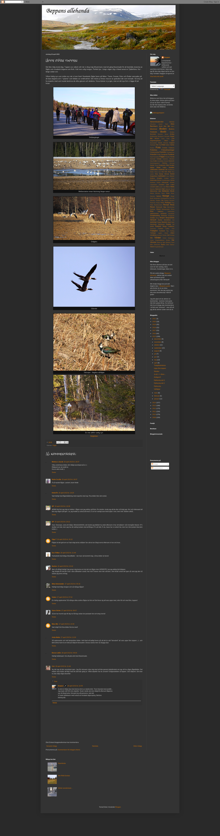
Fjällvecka (157, 386)
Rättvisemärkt (166, 209)
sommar (153, 222)
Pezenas (152, 202)
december (158, 339)
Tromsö (160, 228)
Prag (172, 202)
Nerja (167, 193)
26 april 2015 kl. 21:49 (68, 553)
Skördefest (167, 220)
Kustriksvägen (166, 180)
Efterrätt (165, 143)
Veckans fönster (162, 235)
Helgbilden (94, 436)
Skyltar (160, 220)
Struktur (156, 371)
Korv (167, 176)
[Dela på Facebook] (65, 442)
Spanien (164, 222)
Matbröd (167, 189)
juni (155, 357)
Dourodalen (153, 143)
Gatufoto (165, 159)
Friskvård (153, 154)
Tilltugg (164, 226)
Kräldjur (166, 178)
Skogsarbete (170, 218)
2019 (154, 324)
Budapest (161, 136)
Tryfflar (167, 228)
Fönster (167, 156)
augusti (157, 351)
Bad (166, 124)
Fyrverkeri (156, 156)
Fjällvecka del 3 (159, 380)
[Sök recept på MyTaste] (157, 113)
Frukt (158, 154)
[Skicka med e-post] (57, 442)
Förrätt (172, 156)
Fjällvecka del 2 (159, 383)
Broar (166, 134)
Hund (156, 165)
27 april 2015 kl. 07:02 (64, 597)
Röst (151, 211)
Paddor (158, 200)
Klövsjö (166, 174)
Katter (152, 171)
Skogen (162, 218)
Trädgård (153, 231)
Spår (172, 222)
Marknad (158, 189)
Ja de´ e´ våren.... (160, 374)
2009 (154, 417)
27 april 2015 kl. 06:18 (72, 584)
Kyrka (172, 180)
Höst (158, 167)
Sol (173, 220)
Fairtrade (152, 145)
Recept (166, 205)
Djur (172, 140)
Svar (55, 681)
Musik (172, 191)
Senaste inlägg (51, 746)
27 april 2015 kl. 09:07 (69, 610)
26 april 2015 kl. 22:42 (65, 566)
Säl (173, 224)
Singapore (171, 215)
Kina (156, 174)
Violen (54, 597)
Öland (152, 246)
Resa (172, 205)
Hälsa (152, 167)
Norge (165, 195)
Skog (157, 217)
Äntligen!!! (157, 377)
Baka (172, 124)
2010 (154, 414)
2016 (154, 333)
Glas (151, 161)
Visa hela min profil (156, 76)
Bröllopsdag (153, 136)
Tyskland (162, 231)
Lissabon (161, 184)
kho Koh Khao (166, 171)
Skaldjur (152, 217)
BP (53, 506)
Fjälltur (168, 145)
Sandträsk (171, 213)
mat (163, 189)
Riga (164, 207)
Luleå (157, 186)
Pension (171, 200)
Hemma (164, 163)
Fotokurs (171, 147)
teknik (152, 226)
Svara (54, 472)
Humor (152, 165)
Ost (173, 198)
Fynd (151, 156)
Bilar (165, 126)
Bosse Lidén (56, 653)
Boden (163, 128)
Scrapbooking (155, 215)
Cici (53, 666)
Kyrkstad (152, 182)
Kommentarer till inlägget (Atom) (69, 750)
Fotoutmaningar (167, 150)
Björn (172, 126)
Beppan (61, 686)
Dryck (160, 143)
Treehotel (153, 228)
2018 (154, 327)
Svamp (168, 224)
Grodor (166, 161)
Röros (172, 209)
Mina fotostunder (58, 584)
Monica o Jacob (57, 462)
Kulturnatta (153, 180)
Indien (164, 167)
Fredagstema (170, 152)
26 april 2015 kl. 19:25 (66, 493)
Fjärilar (172, 145)
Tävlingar (153, 233)
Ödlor (167, 244)
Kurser (159, 180)
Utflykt (172, 233)
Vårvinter (153, 242)
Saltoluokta (171, 211)
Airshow (171, 122)
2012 (154, 408)
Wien (151, 244)
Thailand (158, 226)
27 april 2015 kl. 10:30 (66, 624)
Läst (164, 186)
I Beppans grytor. (164, 286)
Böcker (157, 138)
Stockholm (153, 224)
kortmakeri (162, 176)
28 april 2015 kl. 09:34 (69, 653)
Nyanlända (62, 763)
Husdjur (171, 165)
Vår (172, 240)
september (158, 348)
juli (155, 354)
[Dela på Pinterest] (67, 442)
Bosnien (160, 134)
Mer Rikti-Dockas (64, 776)
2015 (154, 336)
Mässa (152, 193)
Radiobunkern (158, 205)
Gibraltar (171, 159)
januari (156, 399)
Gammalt (152, 159)
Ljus (167, 184)
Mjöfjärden (165, 191)
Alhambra (153, 124)
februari (157, 396)
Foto (158, 147)
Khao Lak (158, 171)
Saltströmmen (154, 213)
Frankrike (163, 152)
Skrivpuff (153, 220)
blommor (153, 129)
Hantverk (171, 161)
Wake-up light (161, 242)
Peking (166, 200)
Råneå (158, 209)
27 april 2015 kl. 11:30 (68, 637)
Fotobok (164, 147)
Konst (172, 174)
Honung (172, 163)
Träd (173, 228)
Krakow (152, 178)
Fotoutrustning (154, 152)
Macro (168, 186)
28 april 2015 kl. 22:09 (75, 686)
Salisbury (160, 211)
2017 (154, 330)
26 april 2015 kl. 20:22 (65, 539)
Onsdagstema (165, 198)
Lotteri (172, 184)
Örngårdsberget (158, 246)
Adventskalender (157, 122)
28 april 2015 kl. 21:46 (63, 666)
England (171, 143)
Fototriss (153, 150)
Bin (169, 126)
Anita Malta (56, 637)
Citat (172, 138)
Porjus (158, 202)
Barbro (54, 566)
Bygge (172, 136)
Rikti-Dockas (170, 207)
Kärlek (158, 182)
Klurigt (161, 174)
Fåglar (55, 445)
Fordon (152, 147)
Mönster (157, 193)
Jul (166, 169)
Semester (164, 215)
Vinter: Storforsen (168, 238)
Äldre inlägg (137, 746)
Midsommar (153, 191)
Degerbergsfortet (155, 140)
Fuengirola (164, 154)
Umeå (166, 233)
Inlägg (155, 464)
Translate (167, 89)
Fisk (160, 145)
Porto (162, 202)
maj (155, 360)
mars (156, 393)
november (158, 342)
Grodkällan (160, 161)
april (156, 363)
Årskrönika (157, 244)
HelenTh (55, 493)
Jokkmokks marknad (157, 169)
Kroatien (159, 178)
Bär (151, 138)
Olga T (54, 539)
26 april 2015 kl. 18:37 (71, 462)
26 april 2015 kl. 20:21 (62, 522)
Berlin (160, 126)
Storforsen (161, 224)
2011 (154, 411)
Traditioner (171, 226)
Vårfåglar (157, 389)
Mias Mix (55, 624)
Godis (155, 161)
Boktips (172, 132)
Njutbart (158, 196)
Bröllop (172, 134)
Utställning (153, 235)
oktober (157, 345)
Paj (162, 200)
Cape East (165, 138)
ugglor (160, 233)
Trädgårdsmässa (160, 365)
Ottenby (152, 200)
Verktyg (172, 235)
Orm (170, 198)
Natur (163, 193)
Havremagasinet (155, 163)
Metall (172, 189)
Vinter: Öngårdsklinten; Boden (160, 240)
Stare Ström (56, 610)
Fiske (163, 145)
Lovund (152, 186)
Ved (168, 235)
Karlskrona (171, 169)
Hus (167, 165)
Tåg (167, 231)
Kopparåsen (154, 176)
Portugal (168, 202)
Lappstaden (153, 184)
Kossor (172, 176)
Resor (152, 207)
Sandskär (164, 213)
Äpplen (163, 244)
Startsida (95, 746)
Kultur (172, 178)
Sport (169, 222)
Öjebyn (172, 244)
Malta (172, 187)
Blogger (118, 807)
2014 (154, 403)
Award (160, 124)
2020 (154, 321)
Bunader (167, 136)
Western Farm (170, 242)
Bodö (163, 131)
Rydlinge (152, 209)
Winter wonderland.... (65, 788)
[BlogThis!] (60, 442)
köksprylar (165, 182)
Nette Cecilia (56, 479)
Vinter (157, 237)
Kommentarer (158, 468)
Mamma (152, 189)
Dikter (166, 140)
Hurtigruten (162, 165)
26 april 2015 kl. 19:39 (62, 506)
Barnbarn (154, 126)
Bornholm (153, 134)
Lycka (160, 186)
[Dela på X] (62, 442)
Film (157, 145)
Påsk (151, 205)
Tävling (172, 231)
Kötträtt (172, 182)
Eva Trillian (56, 553)
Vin (151, 238)
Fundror (171, 154)
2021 (154, 319)
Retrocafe (159, 207)
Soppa (159, 222)
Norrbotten (157, 198)
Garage (159, 159)
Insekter (171, 167)
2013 (154, 405)
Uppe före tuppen (160, 368)
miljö (159, 191)
